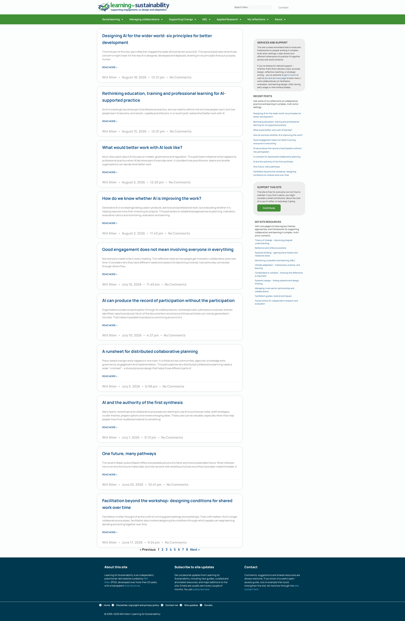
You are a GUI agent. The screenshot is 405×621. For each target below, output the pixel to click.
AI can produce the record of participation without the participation (168, 300)
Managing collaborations (144, 19)
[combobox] (253, 7)
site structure (132, 585)
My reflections (256, 19)
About (278, 19)
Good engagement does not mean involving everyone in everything (168, 249)
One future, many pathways (129, 453)
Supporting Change (181, 19)
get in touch (290, 75)
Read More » (110, 67)
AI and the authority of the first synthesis (142, 402)
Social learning (111, 19)
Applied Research (227, 19)
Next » (195, 549)
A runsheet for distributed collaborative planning (150, 351)
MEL (204, 19)
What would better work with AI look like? (142, 147)
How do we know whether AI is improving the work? (151, 198)
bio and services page (275, 78)
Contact (283, 7)
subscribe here (201, 589)
